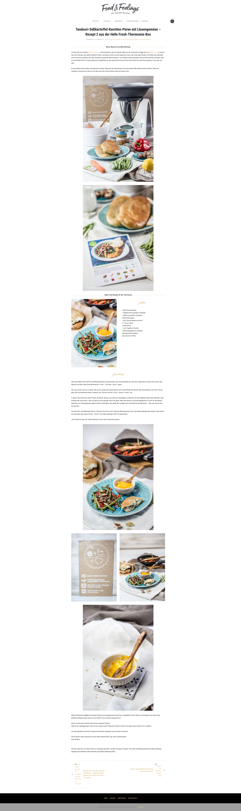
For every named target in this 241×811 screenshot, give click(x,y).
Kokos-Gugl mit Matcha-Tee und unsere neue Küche (141, 770)
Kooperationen (133, 21)
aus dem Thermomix (113, 39)
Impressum (122, 798)
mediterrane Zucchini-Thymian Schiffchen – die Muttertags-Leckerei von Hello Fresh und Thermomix (94, 774)
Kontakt (145, 21)
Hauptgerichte (135, 39)
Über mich (118, 21)
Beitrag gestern (94, 52)
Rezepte (96, 21)
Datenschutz (132, 798)
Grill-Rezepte (125, 39)
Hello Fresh (154, 52)
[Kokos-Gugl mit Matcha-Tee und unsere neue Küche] (158, 770)
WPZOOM (140, 807)
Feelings (107, 21)
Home (106, 798)
